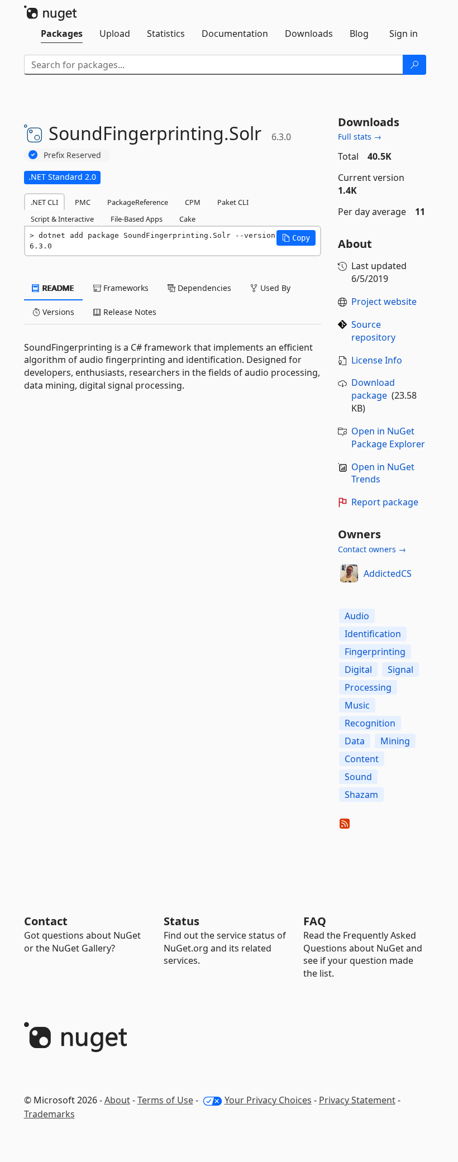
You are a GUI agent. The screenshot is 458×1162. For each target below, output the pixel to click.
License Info (376, 360)
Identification (373, 634)
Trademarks (49, 1114)
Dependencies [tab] (203, 288)
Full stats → (359, 136)
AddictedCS (388, 573)
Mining (395, 741)
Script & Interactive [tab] (62, 219)
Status (181, 921)
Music (357, 705)
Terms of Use (165, 1100)
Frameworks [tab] (125, 288)
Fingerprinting (375, 651)
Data (355, 741)
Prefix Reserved (72, 155)
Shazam (361, 794)
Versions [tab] (57, 312)
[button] (296, 238)
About (117, 1100)
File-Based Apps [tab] (137, 219)
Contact (46, 921)
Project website (384, 301)
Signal (400, 669)
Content (362, 759)
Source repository (373, 330)
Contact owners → (372, 549)
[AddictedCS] (349, 573)
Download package (373, 388)
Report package (384, 502)
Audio (357, 616)
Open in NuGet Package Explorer (388, 437)
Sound (358, 777)
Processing (368, 687)
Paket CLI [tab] (233, 202)
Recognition (370, 723)
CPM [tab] (193, 202)
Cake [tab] (187, 219)
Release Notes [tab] (128, 312)
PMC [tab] (82, 202)
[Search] (414, 65)
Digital (358, 669)
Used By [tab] (274, 288)
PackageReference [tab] (137, 202)
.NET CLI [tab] (44, 202)
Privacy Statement (357, 1100)
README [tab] (57, 288)
